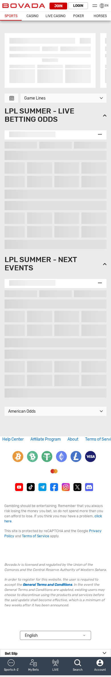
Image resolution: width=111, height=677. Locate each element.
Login (78, 6)
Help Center (13, 439)
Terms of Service (35, 536)
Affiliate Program (45, 439)
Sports (11, 16)
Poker (78, 16)
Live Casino (55, 16)
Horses (100, 16)
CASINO (32, 16)
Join (58, 6)
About (72, 439)
